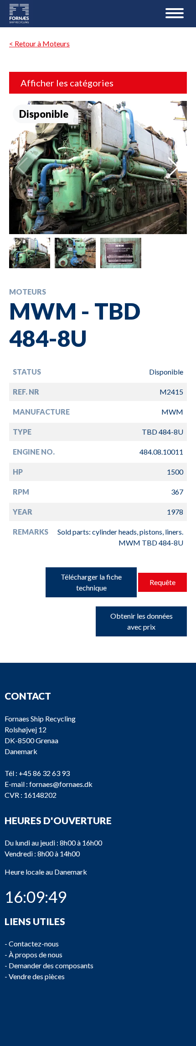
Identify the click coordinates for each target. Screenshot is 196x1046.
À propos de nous (35, 954)
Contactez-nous (34, 943)
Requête (162, 582)
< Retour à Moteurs (39, 43)
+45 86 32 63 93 (44, 773)
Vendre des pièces (37, 976)
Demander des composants (51, 965)
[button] (173, 167)
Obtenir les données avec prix (141, 621)
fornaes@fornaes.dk (61, 784)
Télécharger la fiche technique (91, 582)
